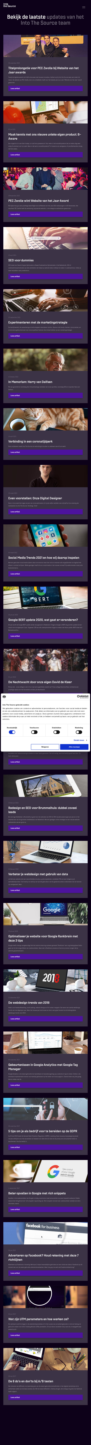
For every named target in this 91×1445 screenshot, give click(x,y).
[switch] (34, 732)
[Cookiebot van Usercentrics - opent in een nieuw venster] (78, 696)
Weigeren (45, 747)
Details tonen (79, 740)
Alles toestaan (74, 747)
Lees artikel (15, 88)
